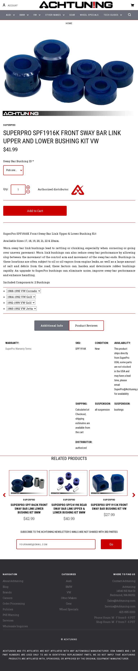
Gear (72, 15)
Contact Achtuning (123, 581)
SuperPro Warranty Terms (18, 348)
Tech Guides (111, 15)
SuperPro (9, 125)
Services (8, 620)
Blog (5, 586)
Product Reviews (86, 325)
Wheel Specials (89, 15)
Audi (9, 15)
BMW (23, 15)
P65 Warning (11, 615)
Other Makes (53, 15)
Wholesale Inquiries (15, 626)
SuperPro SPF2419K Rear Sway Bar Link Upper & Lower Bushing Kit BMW (69, 508)
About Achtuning (13, 581)
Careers (7, 598)
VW (35, 15)
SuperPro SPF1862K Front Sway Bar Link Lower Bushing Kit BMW (29, 508)
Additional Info (52, 325)
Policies (8, 609)
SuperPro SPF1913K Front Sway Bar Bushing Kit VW (109, 506)
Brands (7, 592)
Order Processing (14, 603)
